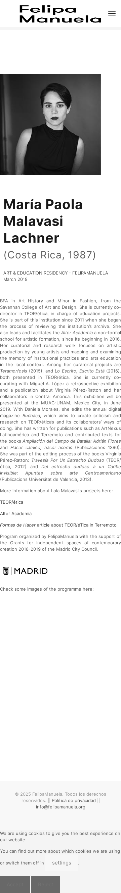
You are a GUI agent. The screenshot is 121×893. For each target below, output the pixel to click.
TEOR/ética (11, 502)
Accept (15, 884)
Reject (45, 884)
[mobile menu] (112, 13)
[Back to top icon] (107, 879)
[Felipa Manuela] (60, 13)
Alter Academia (16, 513)
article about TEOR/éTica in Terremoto (58, 525)
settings (61, 862)
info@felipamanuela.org (60, 806)
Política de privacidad (74, 800)
